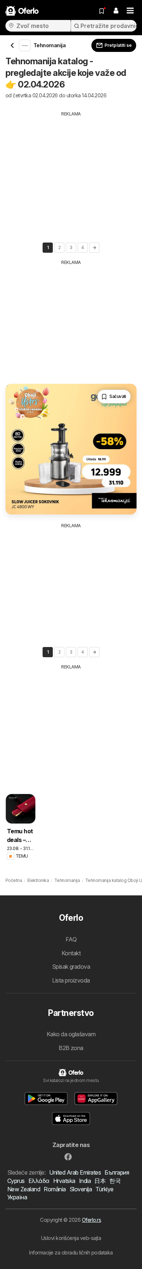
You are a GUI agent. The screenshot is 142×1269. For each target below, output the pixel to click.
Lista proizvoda (71, 980)
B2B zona (71, 1048)
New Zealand (23, 1189)
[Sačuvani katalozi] (101, 11)
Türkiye (104, 1189)
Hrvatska (64, 1180)
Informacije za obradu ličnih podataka (71, 1252)
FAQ (71, 939)
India (85, 1180)
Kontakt (71, 953)
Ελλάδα (39, 1180)
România (55, 1189)
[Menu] (130, 11)
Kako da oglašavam (71, 1034)
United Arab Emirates (75, 1172)
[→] (94, 248)
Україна (17, 1197)
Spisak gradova (71, 966)
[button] (116, 11)
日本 (100, 1180)
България (116, 1172)
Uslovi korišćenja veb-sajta (71, 1238)
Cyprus (16, 1180)
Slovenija (81, 1189)
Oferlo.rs (91, 1220)
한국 (115, 1180)
